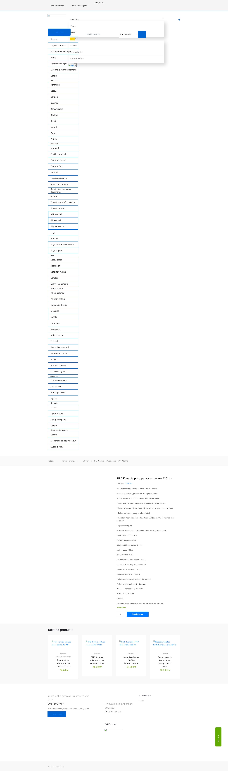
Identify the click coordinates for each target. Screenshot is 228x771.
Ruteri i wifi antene (59, 184)
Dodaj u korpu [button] (64, 687)
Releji (53, 121)
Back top (218, 738)
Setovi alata (56, 260)
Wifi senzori (56, 214)
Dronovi (54, 341)
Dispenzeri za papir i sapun (63, 441)
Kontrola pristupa (68, 461)
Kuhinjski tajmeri (58, 371)
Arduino (53, 80)
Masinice (55, 311)
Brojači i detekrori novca (60, 189)
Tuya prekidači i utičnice (62, 244)
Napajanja (55, 329)
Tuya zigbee (56, 250)
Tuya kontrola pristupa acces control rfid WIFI (63, 663)
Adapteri (55, 148)
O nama (73, 26)
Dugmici (54, 103)
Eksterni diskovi (58, 160)
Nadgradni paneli (59, 419)
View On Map (57, 714)
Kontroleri (55, 85)
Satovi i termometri (60, 347)
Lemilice (54, 278)
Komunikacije (57, 109)
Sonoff (54, 196)
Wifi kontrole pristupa (61, 51)
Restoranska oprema (59, 430)
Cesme (54, 435)
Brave (53, 58)
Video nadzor (57, 335)
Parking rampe (57, 293)
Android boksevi (58, 365)
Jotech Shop (74, 19)
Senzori (54, 97)
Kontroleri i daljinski (60, 64)
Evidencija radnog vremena (63, 70)
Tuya (53, 232)
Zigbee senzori (58, 226)
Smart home (55, 192)
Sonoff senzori (57, 208)
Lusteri (54, 407)
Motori (54, 127)
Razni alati (55, 266)
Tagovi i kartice (58, 45)
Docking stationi (58, 154)
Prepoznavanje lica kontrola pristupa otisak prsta (165, 662)
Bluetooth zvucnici (59, 353)
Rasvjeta (54, 403)
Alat (52, 255)
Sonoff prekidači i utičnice (63, 202)
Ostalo (54, 76)
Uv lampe (55, 323)
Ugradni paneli (57, 413)
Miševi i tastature (59, 178)
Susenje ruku (57, 447)
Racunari (54, 144)
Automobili (54, 376)
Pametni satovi (58, 299)
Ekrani (53, 133)
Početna (51, 461)
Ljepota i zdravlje (59, 305)
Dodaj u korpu (137, 614)
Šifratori (54, 39)
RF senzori (56, 220)
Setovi (54, 91)
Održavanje (56, 386)
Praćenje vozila (58, 392)
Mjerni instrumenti (59, 284)
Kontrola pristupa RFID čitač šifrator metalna (131, 660)
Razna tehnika (56, 288)
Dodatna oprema (59, 380)
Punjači (54, 359)
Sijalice (54, 398)
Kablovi (54, 115)
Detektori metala (58, 272)
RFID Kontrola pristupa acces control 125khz (97, 660)
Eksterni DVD (57, 166)
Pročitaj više (98, 684)
